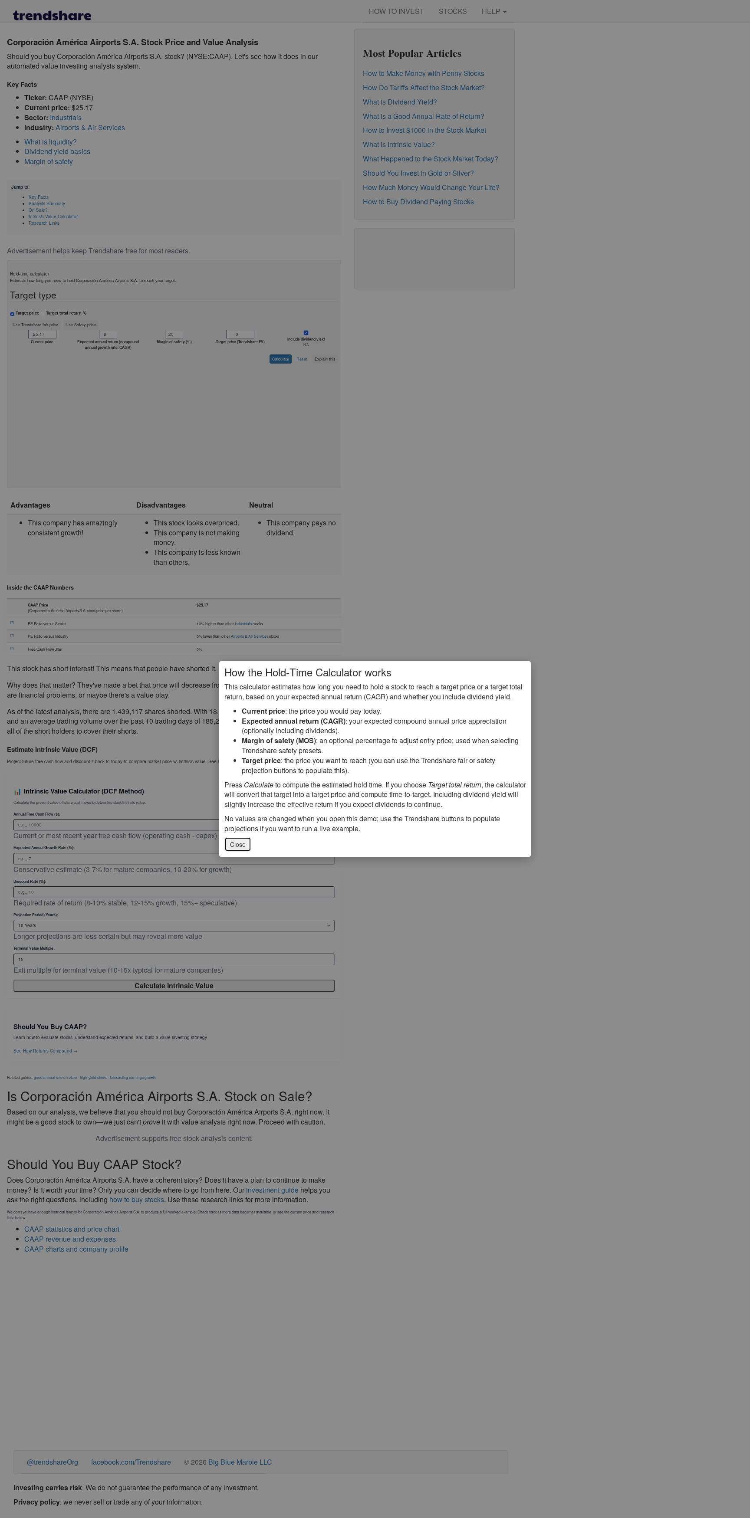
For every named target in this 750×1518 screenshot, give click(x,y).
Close (238, 844)
